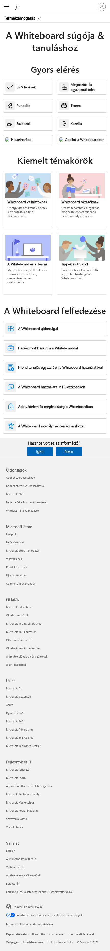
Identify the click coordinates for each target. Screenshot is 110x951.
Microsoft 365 (14, 494)
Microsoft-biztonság (18, 696)
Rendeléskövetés (16, 567)
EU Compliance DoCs (60, 942)
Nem (68, 451)
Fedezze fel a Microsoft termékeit (27, 502)
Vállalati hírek (15, 867)
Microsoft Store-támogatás (23, 550)
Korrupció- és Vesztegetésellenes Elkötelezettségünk (39, 892)
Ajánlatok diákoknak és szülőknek (26, 656)
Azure (9, 705)
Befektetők (12, 883)
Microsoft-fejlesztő (17, 769)
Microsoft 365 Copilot (19, 738)
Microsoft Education (18, 607)
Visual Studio (14, 827)
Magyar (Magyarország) (28, 906)
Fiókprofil (11, 534)
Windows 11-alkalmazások (22, 510)
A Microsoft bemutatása (21, 859)
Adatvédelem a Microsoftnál (23, 875)
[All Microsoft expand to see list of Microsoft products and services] (6, 7)
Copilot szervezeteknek (20, 477)
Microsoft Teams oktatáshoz (23, 623)
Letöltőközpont (15, 542)
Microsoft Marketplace (20, 802)
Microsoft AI (13, 688)
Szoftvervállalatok (17, 819)
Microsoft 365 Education (21, 632)
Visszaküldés (14, 559)
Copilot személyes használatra (25, 486)
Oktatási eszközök (17, 615)
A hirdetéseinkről (32, 942)
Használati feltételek (81, 934)
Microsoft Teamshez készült (23, 746)
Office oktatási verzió (19, 640)
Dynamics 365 (15, 713)
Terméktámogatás (20, 18)
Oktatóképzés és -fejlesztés (23, 648)
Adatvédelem (57, 934)
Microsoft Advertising (19, 729)
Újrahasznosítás (16, 575)
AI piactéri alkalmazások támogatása (29, 786)
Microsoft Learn (16, 778)
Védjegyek (12, 942)
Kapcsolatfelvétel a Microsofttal (26, 934)
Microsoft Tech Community (22, 794)
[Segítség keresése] (18, 7)
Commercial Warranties (21, 583)
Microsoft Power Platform (22, 810)
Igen (40, 451)
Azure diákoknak (16, 665)
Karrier (10, 851)
